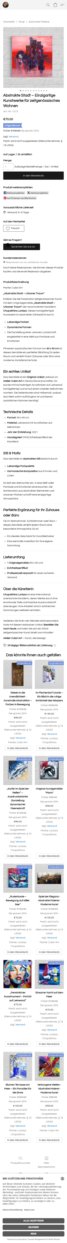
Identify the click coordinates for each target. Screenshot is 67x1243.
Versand (14, 136)
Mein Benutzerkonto (46, 1165)
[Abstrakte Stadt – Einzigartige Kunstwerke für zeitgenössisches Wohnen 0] (33, 57)
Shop (22, 21)
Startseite (9, 21)
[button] (6, 5)
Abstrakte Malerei (39, 21)
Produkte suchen (20, 1163)
